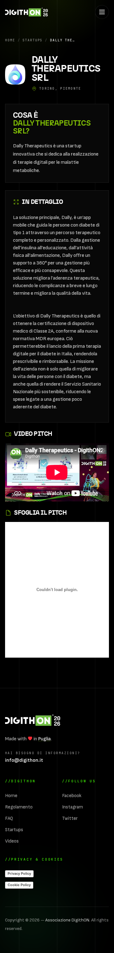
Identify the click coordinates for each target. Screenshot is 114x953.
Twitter (70, 818)
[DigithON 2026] (26, 12)
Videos (12, 841)
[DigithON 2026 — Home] (32, 720)
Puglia (44, 739)
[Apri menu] (102, 12)
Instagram (72, 807)
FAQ (9, 818)
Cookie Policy (19, 885)
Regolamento (19, 807)
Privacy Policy (19, 873)
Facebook (71, 796)
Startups (32, 40)
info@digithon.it (24, 760)
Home (10, 40)
